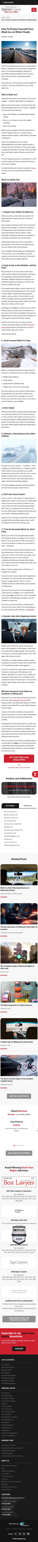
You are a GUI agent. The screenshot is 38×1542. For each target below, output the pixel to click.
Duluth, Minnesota (6, 1512)
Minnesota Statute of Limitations (11, 1481)
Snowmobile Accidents (8, 1411)
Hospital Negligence (7, 1425)
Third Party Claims (7, 1453)
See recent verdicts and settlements (19, 797)
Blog (2, 1468)
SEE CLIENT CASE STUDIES (19, 1153)
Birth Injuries (5, 1422)
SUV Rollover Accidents (8, 1383)
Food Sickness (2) (10, 833)
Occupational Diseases (8, 1450)
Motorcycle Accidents (7, 1367)
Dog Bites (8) (8, 827)
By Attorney (28, 806)
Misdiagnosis (5, 1430)
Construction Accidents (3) (13, 824)
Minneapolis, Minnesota (8, 1501)
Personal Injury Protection (18, 700)
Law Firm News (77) (10, 842)
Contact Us (4, 1479)
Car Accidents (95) (10, 821)
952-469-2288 (5, 1509)
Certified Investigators (8, 1471)
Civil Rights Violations (7, 1398)
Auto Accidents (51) (10, 812)
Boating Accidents (6, 1396)
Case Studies (5, 1473)
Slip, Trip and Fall (6, 1409)
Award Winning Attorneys (9, 1465)
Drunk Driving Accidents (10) (13, 830)
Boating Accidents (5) (11, 818)
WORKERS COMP (7, 1440)
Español (15, 1529)
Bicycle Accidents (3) (11, 815)
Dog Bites (4, 1403)
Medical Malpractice (7, 1419)
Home (3, 17)
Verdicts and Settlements (9, 1487)
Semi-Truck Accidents (7, 1381)
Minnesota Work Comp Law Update (12, 1448)
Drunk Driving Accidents (8, 1375)
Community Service (7, 1476)
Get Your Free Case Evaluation (19, 758)
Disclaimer (30, 1529)
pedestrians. (31, 610)
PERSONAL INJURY (8, 1388)
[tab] (14, 1145)
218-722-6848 (5, 1514)
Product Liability (6, 1406)
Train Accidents (6, 1414)
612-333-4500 (5, 1503)
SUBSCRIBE (19, 1349)
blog (8, 17)
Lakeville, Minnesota (7, 1506)
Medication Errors (6, 1427)
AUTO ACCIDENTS (7, 1360)
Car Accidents (5, 1365)
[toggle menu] (34, 9)
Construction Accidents (8, 1401)
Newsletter (4, 1484)
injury (33, 168)
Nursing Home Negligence (9, 1433)
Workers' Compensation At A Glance (12, 1456)
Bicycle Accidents (6, 1370)
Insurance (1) (8, 839)
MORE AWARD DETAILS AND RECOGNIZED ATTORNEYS (19, 1319)
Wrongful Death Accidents (9, 1417)
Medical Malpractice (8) (11, 845)
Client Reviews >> (6, 1489)
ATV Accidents (5, 1393)
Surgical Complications (8, 1435)
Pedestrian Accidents (7, 1378)
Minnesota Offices (8, 2)
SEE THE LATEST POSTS (19, 1096)
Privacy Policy (22, 1529)
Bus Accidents (5, 1373)
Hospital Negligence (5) (11, 836)
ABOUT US (5, 1461)
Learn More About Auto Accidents (19, 767)
